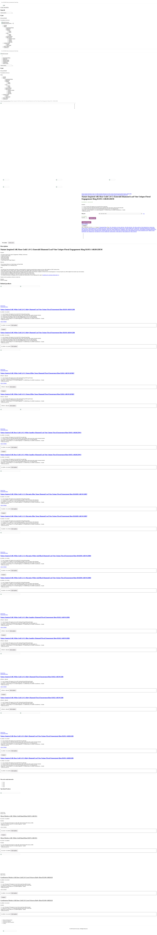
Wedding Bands (6, 60)
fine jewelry (86, 229)
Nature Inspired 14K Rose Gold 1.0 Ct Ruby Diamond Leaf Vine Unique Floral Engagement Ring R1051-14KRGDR (105, 194)
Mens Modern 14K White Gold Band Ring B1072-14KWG (18, 816)
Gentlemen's (122, 229)
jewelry (92, 230)
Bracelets (9, 93)
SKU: (83, 227)
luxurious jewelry (98, 230)
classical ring (151, 227)
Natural (6, 95)
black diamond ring (145, 227)
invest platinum (143, 229)
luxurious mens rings (106, 230)
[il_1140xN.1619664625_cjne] (79, 189)
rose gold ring (97, 231)
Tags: (108, 227)
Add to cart (92, 218)
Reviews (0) (11, 242)
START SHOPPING (4, 7)
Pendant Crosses (11, 90)
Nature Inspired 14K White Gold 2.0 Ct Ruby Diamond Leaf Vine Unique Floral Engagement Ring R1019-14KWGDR (37, 309)
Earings (9, 91)
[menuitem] (5, 25)
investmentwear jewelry (86, 230)
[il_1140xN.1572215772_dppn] (37, 140)
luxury (111, 230)
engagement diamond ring (145, 228)
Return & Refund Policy (7, 919)
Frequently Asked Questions (8, 922)
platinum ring (91, 231)
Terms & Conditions (7, 921)
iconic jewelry (130, 229)
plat (87, 231)
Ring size (83, 213)
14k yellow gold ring (137, 227)
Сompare (85, 225)
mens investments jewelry (143, 230)
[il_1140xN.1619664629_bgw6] (26, 189)
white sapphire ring (126, 231)
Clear (144, 213)
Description (4, 242)
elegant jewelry (122, 228)
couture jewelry (85, 228)
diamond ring (116, 228)
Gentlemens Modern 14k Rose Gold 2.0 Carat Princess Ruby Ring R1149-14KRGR (26, 877)
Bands (9, 83)
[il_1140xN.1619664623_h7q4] (79, 182)
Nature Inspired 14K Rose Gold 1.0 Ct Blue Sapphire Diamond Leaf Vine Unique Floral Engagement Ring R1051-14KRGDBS (107, 193)
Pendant (9, 92)
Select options (14, 325)
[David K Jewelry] (5, 22)
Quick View (2, 305)
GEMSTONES (6, 94)
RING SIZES (5, 97)
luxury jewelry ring (117, 230)
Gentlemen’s (5, 62)
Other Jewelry (5, 63)
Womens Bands (6, 61)
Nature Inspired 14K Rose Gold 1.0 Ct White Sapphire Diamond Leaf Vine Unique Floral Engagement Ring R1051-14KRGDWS (40, 432)
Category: (97, 227)
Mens (6, 84)
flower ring (109, 229)
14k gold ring (114, 227)
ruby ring (102, 231)
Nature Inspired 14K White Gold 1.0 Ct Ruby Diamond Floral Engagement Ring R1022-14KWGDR (31, 677)
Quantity (83, 217)
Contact (4, 923)
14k (110, 227)
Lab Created (7, 96)
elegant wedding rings (129, 228)
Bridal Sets (5, 58)
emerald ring (136, 228)
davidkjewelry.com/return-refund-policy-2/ (51, 275)
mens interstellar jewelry (133, 230)
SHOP (4, 78)
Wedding (7, 81)
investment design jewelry (151, 229)
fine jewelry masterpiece (101, 229)
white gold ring (119, 231)
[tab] (4, 243)
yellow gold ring (133, 231)
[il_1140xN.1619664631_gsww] (132, 182)
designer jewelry (110, 228)
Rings (9, 82)
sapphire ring (106, 231)
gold (126, 229)
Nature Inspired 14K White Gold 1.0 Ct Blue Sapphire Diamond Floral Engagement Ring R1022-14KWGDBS (35, 617)
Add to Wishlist (85, 223)
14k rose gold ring (120, 227)
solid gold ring (112, 231)
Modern (150, 230)
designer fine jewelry (102, 228)
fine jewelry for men (93, 229)
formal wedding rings (116, 229)
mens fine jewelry (124, 230)
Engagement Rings (6, 57)
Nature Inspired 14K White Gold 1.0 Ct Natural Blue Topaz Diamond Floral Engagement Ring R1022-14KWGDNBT (37, 373)
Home (1, 101)
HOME (4, 76)
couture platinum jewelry (93, 228)
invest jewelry (136, 229)
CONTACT (5, 99)
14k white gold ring (128, 227)
